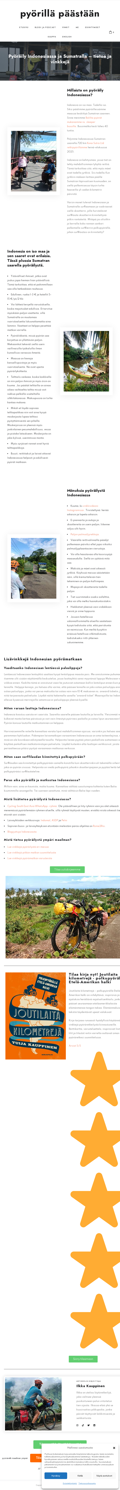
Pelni (64, 820)
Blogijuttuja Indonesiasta (22, 832)
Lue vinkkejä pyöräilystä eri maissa (28, 847)
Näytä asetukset (104, 1475)
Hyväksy (56, 1475)
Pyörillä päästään (60, 13)
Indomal (45, 820)
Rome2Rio (99, 826)
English (67, 36)
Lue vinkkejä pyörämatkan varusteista (29, 858)
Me (77, 27)
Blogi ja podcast (45, 27)
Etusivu (24, 27)
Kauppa (52, 36)
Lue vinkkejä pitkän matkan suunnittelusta (31, 852)
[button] (114, 1447)
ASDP (55, 820)
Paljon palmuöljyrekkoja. (85, 534)
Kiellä (80, 1475)
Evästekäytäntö (70, 1483)
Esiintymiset (92, 27)
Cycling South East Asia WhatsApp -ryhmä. (32, 806)
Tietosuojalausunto (87, 1483)
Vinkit (66, 27)
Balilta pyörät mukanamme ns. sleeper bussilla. (84, 122)
